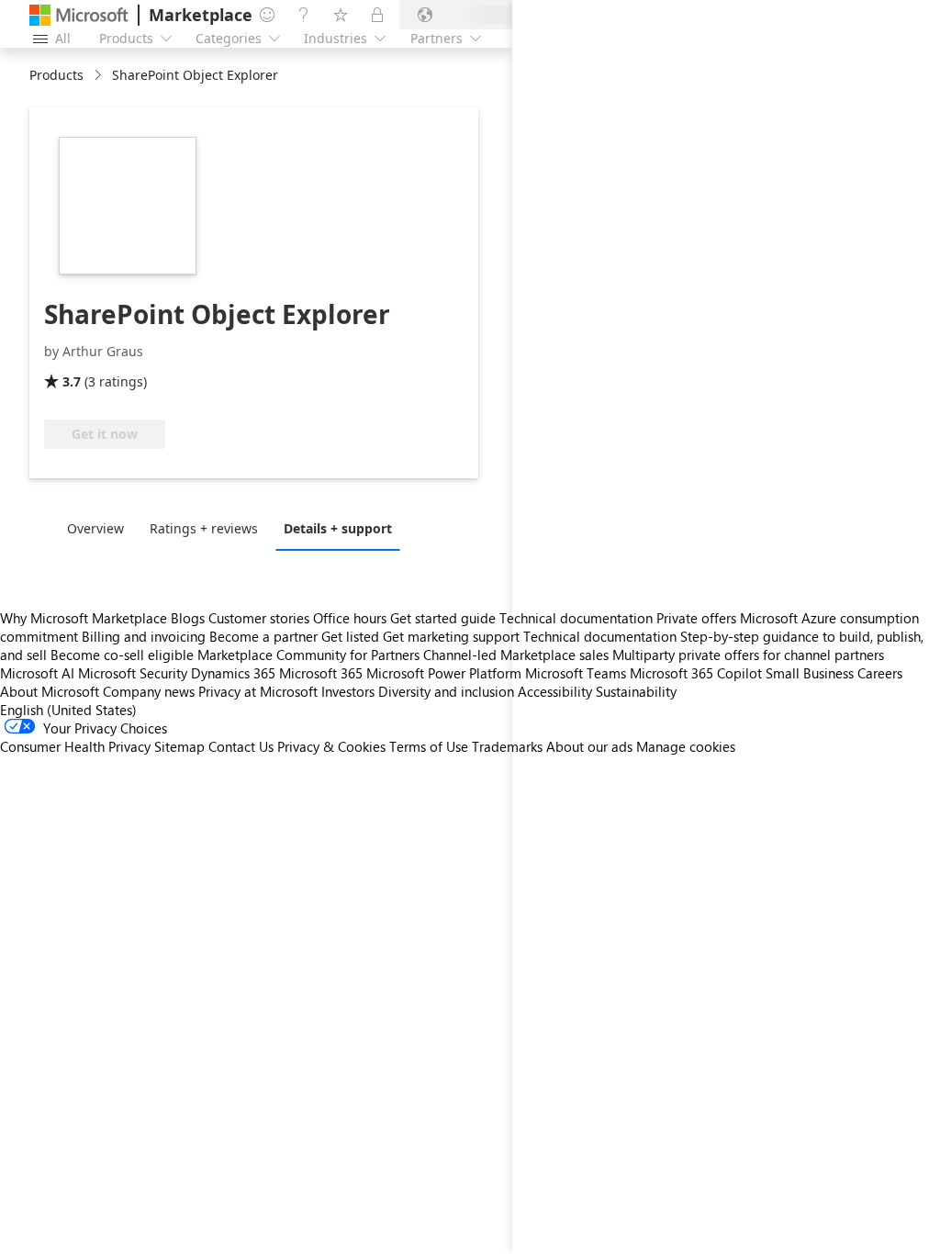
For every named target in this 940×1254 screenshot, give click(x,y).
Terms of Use (428, 746)
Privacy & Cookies (331, 746)
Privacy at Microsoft (258, 691)
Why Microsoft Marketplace (83, 618)
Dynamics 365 (233, 673)
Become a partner (263, 636)
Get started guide (443, 618)
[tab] (100, 528)
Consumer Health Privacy (75, 746)
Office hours (349, 618)
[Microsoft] (79, 15)
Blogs (188, 618)
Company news (149, 691)
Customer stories (258, 618)
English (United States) (68, 709)
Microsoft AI (37, 673)
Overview (95, 528)
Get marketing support (451, 636)
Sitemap (179, 746)
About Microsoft (49, 691)
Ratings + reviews (204, 528)
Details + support (338, 528)
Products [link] (56, 75)
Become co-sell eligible (122, 654)
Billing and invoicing (144, 636)
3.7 (71, 381)
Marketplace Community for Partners (308, 654)
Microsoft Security (132, 673)
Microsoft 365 (321, 673)
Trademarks (507, 746)
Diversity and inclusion (446, 691)
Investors (348, 691)
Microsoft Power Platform (443, 673)
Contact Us (241, 746)
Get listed (350, 636)
